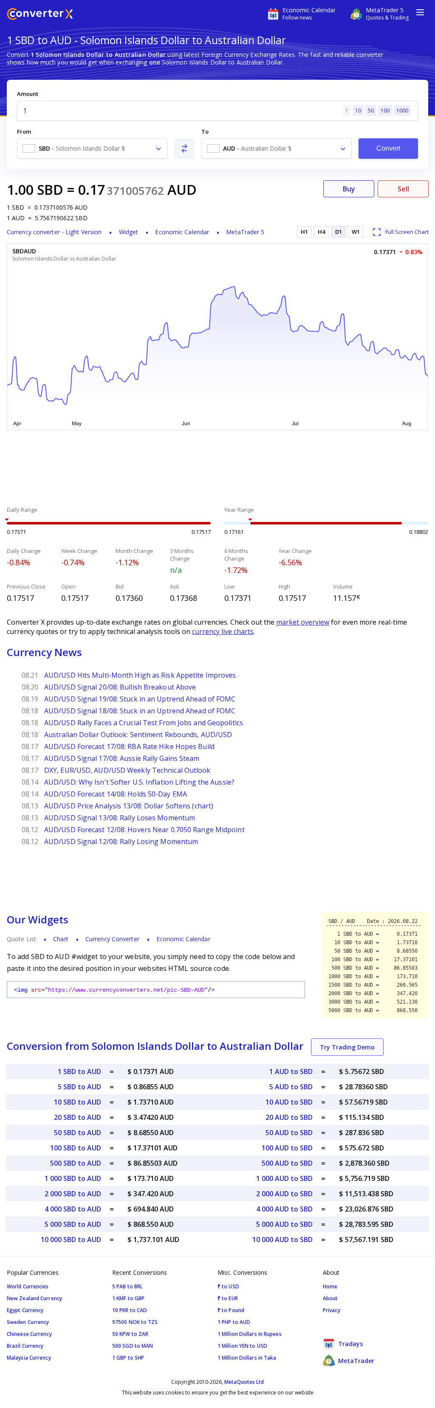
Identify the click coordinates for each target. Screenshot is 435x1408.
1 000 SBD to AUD (73, 1178)
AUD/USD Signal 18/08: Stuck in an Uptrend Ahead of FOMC (140, 710)
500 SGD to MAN (132, 1345)
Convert (388, 148)
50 (371, 110)
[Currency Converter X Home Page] (40, 15)
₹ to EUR (228, 1298)
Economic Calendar (182, 232)
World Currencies (28, 1286)
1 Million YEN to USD (242, 1345)
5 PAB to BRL (127, 1286)
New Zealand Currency (34, 1298)
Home (330, 1286)
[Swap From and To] (184, 148)
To (205, 131)
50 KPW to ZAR (130, 1334)
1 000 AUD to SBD (284, 1178)
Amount (27, 94)
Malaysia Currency (29, 1357)
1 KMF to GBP (128, 1298)
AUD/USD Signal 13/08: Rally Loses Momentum (119, 817)
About (330, 1298)
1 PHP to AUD (234, 1322)
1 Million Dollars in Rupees (250, 1334)
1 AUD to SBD (291, 1071)
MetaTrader (355, 1361)
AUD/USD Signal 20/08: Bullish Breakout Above (120, 687)
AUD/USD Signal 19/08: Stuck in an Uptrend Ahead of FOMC (140, 699)
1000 (402, 110)
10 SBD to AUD (77, 1102)
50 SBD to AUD (77, 1132)
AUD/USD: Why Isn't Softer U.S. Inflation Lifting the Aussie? (139, 782)
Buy (349, 189)
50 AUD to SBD (289, 1132)
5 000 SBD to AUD (73, 1224)
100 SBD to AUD (75, 1148)
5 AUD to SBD (291, 1086)
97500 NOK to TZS (135, 1322)
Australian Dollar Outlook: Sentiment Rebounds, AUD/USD (138, 734)
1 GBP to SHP (128, 1357)
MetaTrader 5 (245, 232)
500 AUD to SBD (287, 1163)
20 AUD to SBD (289, 1117)
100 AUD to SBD (287, 1148)
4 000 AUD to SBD (284, 1209)
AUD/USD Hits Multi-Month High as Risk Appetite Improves (140, 675)
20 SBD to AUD (77, 1117)
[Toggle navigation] (420, 12)
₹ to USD (228, 1286)
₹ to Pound (231, 1310)
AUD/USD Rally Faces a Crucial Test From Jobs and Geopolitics (143, 722)
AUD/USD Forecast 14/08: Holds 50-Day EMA (115, 794)
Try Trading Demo (347, 1047)
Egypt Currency (25, 1310)
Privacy (331, 1310)
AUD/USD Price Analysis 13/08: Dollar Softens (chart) (128, 806)
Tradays (349, 1344)
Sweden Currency (28, 1322)
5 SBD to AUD (79, 1086)
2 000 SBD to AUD (73, 1193)
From (24, 131)
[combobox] (92, 148)
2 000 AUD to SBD (284, 1193)
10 (358, 110)
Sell (403, 189)
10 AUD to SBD (289, 1102)
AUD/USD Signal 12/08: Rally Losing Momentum (121, 841)
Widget (128, 232)
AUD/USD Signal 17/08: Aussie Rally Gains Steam (122, 758)
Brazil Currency (25, 1345)
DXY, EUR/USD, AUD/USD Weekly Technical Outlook (127, 770)
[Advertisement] (217, 469)
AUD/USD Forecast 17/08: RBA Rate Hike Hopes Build (129, 746)
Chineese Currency (29, 1334)
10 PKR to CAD (129, 1310)
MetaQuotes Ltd (244, 1382)
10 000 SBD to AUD (71, 1239)
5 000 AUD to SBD (284, 1224)
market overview (302, 622)
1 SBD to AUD (79, 1071)
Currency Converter (112, 939)
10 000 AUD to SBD (282, 1239)
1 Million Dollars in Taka (247, 1357)
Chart (60, 939)
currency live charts (223, 631)
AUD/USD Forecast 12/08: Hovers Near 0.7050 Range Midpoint (144, 829)
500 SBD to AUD (75, 1163)
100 (385, 110)
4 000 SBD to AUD (73, 1209)
